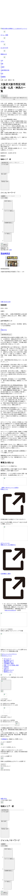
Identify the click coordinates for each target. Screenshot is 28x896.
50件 (10, 249)
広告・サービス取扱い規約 (11, 665)
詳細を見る (4, 330)
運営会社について (9, 670)
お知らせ (6, 668)
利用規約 (6, 666)
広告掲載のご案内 (9, 663)
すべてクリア (4, 246)
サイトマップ (7, 658)
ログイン (3, 764)
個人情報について (9, 660)
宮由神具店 (5, 253)
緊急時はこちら (8, 671)
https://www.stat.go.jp (10, 610)
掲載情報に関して (9, 662)
